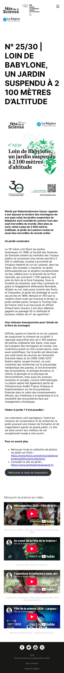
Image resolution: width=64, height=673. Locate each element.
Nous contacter (32, 663)
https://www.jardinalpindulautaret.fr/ (32, 464)
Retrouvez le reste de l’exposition (28, 472)
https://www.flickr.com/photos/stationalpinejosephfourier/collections (34, 457)
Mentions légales (32, 669)
